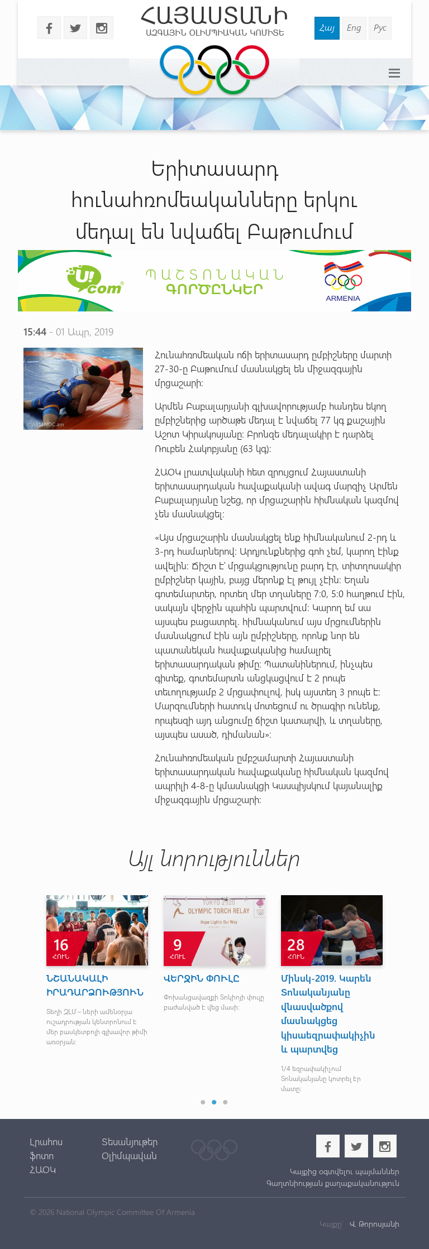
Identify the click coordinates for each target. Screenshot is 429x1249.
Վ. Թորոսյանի (373, 1223)
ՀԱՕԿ (43, 1169)
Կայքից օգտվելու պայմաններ (344, 1171)
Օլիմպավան (129, 1155)
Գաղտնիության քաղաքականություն (332, 1183)
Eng (354, 27)
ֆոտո (42, 1155)
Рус (380, 27)
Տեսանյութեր (130, 1141)
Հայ (327, 27)
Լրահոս (46, 1141)
